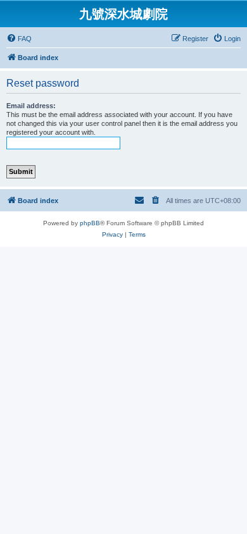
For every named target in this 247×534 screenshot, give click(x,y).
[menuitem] (19, 38)
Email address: (31, 105)
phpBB (90, 223)
